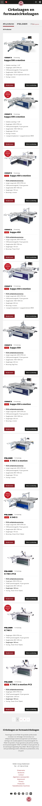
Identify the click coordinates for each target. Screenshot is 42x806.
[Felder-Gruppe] (21, 4)
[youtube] (11, 793)
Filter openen (35, 24)
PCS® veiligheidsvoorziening (14, 465)
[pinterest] (23, 793)
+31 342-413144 (22, 766)
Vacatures (21, 773)
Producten (21, 784)
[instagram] (27, 793)
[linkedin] (31, 793)
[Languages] (40, 2)
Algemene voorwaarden (21, 777)
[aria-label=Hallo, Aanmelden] (36, 2)
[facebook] (15, 793)
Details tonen (9, 85)
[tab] (8, 25)
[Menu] (2, 2)
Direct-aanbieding (31, 85)
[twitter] (19, 793)
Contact (21, 775)
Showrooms (21, 770)
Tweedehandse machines (21, 786)
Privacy (21, 781)
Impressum (21, 779)
